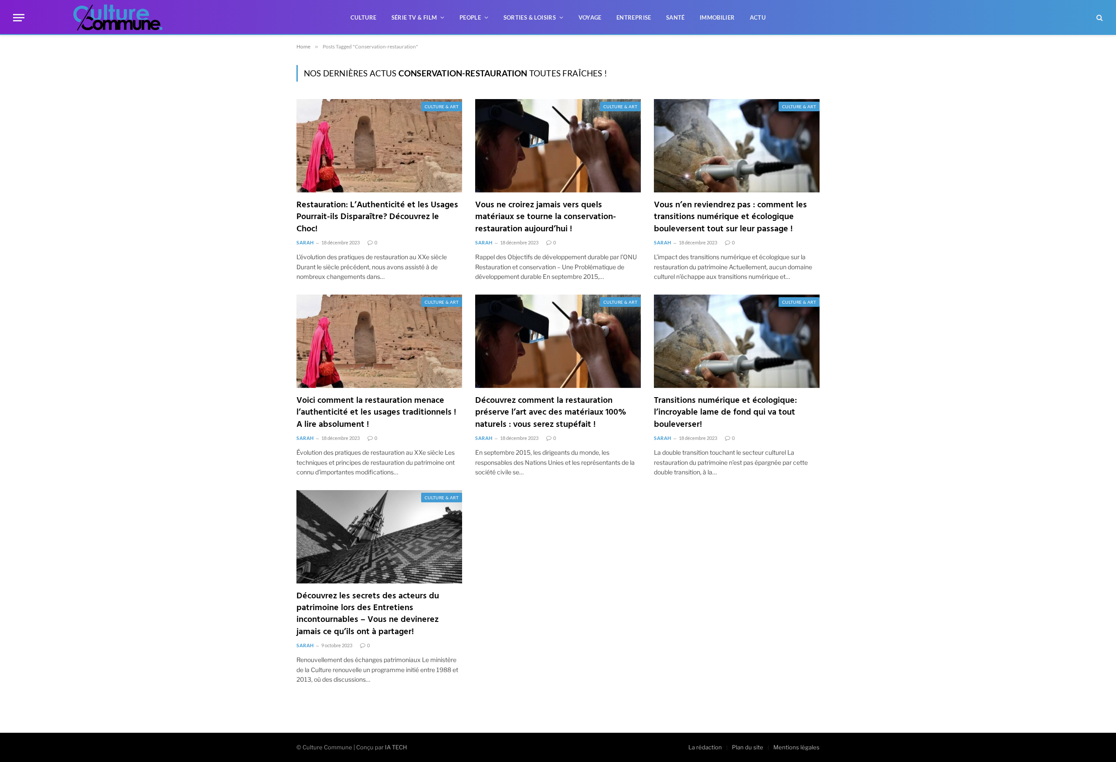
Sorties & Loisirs (530, 17)
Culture (363, 17)
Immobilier (717, 17)
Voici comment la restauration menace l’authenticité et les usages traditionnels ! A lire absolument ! (376, 413)
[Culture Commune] (118, 17)
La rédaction (705, 747)
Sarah (305, 242)
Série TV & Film (414, 17)
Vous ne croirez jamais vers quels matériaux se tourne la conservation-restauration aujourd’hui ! (545, 217)
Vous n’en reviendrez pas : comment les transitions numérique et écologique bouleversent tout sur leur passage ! (730, 217)
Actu (758, 17)
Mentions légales (796, 747)
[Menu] (18, 17)
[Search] (1099, 17)
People (470, 17)
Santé (675, 17)
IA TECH (396, 747)
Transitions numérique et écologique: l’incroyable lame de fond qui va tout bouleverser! (725, 413)
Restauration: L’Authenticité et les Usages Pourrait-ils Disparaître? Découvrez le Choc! (377, 217)
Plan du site (747, 747)
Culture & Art (442, 106)
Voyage (590, 17)
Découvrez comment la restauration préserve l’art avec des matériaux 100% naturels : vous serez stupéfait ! (550, 413)
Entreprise (633, 17)
